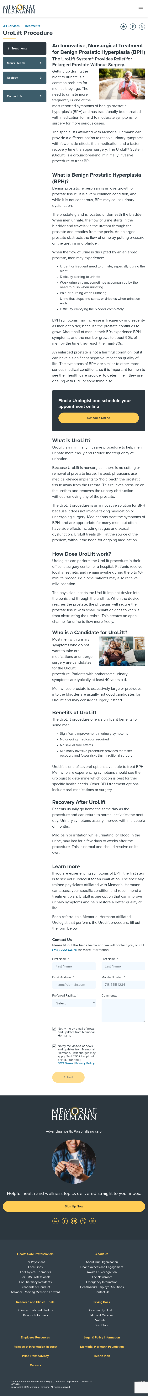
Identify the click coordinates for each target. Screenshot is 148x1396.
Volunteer (101, 1320)
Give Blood (101, 1325)
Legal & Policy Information (102, 1337)
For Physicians (35, 1262)
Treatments (32, 26)
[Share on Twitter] (142, 26)
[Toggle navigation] (140, 8)
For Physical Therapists (35, 1272)
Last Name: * (110, 959)
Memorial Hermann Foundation (102, 1347)
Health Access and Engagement (101, 1267)
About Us (101, 1254)
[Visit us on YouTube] (74, 1221)
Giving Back (101, 1302)
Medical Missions (101, 1315)
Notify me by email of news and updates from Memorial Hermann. (76, 1032)
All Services (11, 26)
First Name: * (60, 959)
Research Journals (35, 1315)
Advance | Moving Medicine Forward (35, 1292)
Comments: (109, 995)
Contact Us (101, 1292)
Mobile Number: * (113, 977)
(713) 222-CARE (64, 950)
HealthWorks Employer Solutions (102, 1287)
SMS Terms (65, 1063)
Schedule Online (98, 418)
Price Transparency (35, 1356)
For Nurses (35, 1267)
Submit (68, 1077)
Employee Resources (35, 1337)
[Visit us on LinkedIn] (55, 1221)
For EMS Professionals (35, 1277)
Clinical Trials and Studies (35, 1310)
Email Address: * (63, 977)
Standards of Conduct (35, 1287)
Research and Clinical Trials (35, 1302)
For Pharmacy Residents (35, 1282)
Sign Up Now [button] (74, 1206)
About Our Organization (102, 1262)
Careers (35, 1365)
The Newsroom (102, 1277)
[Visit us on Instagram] (92, 1221)
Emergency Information (102, 1282)
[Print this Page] (123, 26)
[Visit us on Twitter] (83, 1221)
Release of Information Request (35, 1347)
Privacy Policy (85, 1063)
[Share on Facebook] (133, 26)
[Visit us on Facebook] (65, 1221)
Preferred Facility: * (65, 995)
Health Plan (102, 1356)
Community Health (101, 1310)
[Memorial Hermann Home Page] (19, 8)
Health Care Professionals (35, 1254)
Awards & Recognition (102, 1272)
